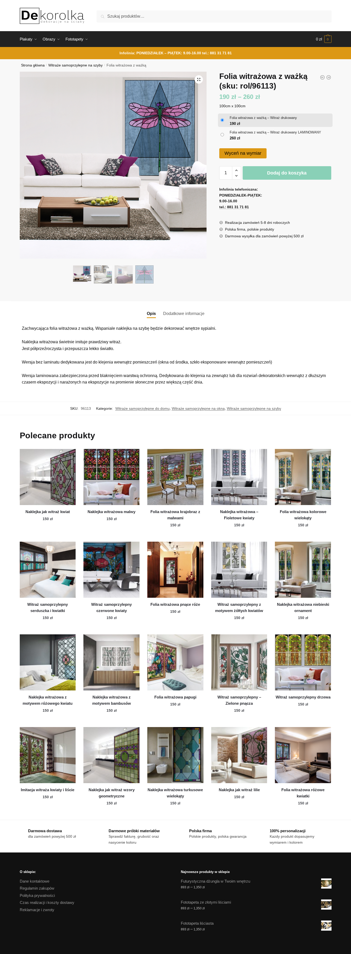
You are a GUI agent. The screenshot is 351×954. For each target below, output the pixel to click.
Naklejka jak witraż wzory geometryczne (112, 793)
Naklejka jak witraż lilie (239, 790)
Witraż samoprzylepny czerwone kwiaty (111, 607)
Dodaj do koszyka (287, 173)
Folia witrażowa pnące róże (175, 604)
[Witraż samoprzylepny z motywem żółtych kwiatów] (239, 570)
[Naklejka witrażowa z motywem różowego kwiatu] (48, 662)
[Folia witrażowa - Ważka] (328, 77)
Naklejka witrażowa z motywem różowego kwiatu (47, 700)
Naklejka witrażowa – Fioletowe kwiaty (239, 514)
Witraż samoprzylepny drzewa (303, 697)
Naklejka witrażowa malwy (111, 511)
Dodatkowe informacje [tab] (183, 313)
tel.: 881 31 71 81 (217, 53)
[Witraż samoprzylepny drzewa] (303, 662)
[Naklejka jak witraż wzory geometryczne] (111, 755)
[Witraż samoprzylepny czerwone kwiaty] (111, 570)
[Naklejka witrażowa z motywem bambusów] (111, 662)
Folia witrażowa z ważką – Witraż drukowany (263, 118)
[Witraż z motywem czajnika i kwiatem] (322, 77)
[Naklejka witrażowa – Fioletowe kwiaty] (239, 477)
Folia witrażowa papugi (175, 697)
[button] (199, 79)
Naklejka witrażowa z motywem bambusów (111, 700)
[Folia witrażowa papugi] (175, 662)
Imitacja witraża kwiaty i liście (47, 790)
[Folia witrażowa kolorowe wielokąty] (303, 477)
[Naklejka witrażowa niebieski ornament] (303, 570)
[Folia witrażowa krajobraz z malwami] (175, 477)
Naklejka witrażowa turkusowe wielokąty (175, 793)
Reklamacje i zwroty (37, 910)
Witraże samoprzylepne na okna (198, 408)
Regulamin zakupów (37, 888)
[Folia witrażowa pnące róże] (175, 570)
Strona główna (33, 65)
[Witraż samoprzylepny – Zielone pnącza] (239, 662)
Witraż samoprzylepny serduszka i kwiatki (47, 607)
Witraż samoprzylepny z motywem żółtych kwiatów (239, 607)
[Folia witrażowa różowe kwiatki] (303, 755)
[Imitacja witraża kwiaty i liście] (48, 755)
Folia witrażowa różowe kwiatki (302, 793)
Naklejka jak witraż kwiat (47, 511)
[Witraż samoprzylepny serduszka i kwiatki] (48, 570)
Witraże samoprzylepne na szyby (75, 65)
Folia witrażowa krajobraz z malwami (175, 514)
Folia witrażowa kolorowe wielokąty (303, 514)
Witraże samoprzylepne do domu (142, 408)
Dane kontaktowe (34, 881)
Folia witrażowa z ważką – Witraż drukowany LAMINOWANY (275, 132)
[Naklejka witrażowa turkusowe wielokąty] (175, 755)
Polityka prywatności (37, 895)
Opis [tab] (151, 313)
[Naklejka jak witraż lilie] (239, 755)
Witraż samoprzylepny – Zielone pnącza (239, 700)
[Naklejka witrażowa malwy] (111, 477)
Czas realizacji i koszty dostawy (47, 902)
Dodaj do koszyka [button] (47, 536)
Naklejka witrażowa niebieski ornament (303, 607)
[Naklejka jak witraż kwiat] (48, 477)
